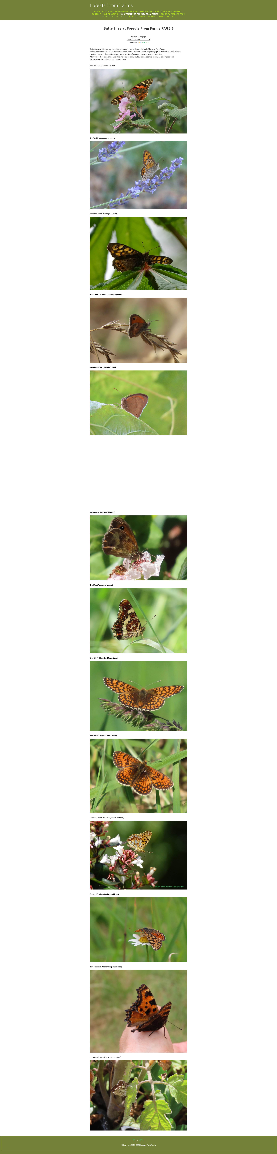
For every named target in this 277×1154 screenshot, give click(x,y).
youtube (152, 17)
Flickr (129, 17)
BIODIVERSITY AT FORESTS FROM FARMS (139, 14)
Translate (145, 42)
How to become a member (167, 12)
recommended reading (126, 12)
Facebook (140, 17)
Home (97, 12)
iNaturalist (118, 17)
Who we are (146, 12)
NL (173, 17)
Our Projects (111, 14)
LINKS (162, 17)
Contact (96, 14)
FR (168, 17)
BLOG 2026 (107, 12)
